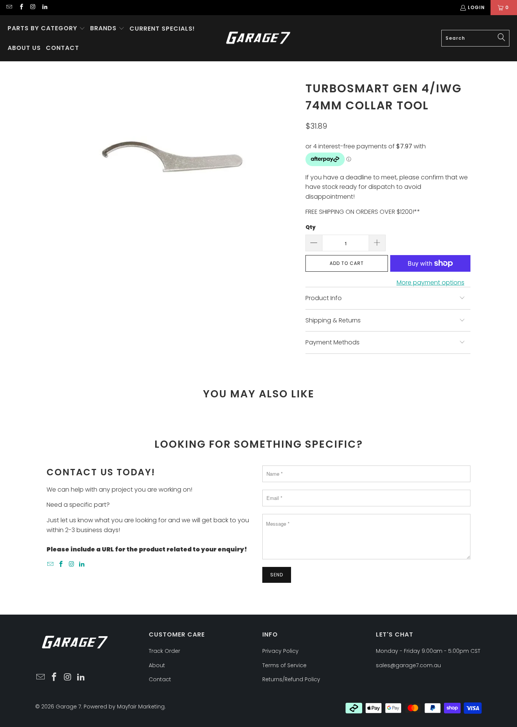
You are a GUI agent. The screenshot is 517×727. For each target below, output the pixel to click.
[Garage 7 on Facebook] (20, 7)
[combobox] (475, 38)
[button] (46, 29)
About (157, 665)
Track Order (164, 651)
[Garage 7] (258, 38)
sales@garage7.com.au (408, 665)
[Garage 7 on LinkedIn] (44, 7)
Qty (310, 227)
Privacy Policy (280, 651)
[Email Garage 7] (9, 7)
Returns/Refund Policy (291, 679)
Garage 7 (68, 706)
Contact (160, 679)
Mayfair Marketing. (141, 706)
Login (476, 7)
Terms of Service (284, 665)
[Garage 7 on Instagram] (33, 7)
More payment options (430, 282)
